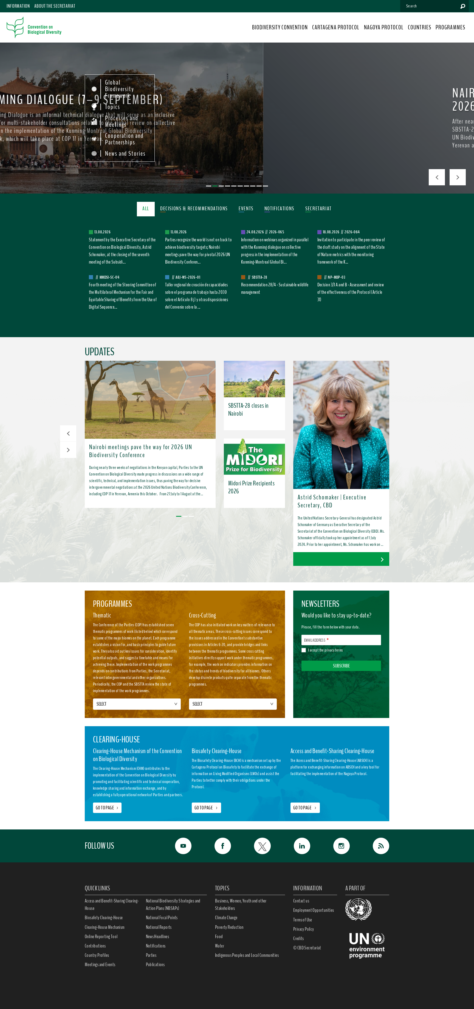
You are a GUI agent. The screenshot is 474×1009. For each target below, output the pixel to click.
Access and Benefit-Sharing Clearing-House (112, 905)
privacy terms (334, 650)
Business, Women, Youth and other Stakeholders (241, 905)
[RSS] (375, 846)
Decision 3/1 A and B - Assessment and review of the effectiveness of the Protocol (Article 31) (350, 292)
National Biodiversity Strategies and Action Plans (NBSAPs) (173, 905)
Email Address (314, 640)
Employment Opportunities (313, 910)
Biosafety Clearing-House (104, 917)
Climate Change (226, 917)
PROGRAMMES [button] (450, 27)
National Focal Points (162, 917)
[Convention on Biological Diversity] (34, 27)
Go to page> (107, 807)
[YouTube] (177, 846)
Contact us (301, 901)
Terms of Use (302, 919)
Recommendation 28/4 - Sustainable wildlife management (275, 288)
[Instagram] (335, 846)
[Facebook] (216, 846)
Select (101, 704)
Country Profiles (97, 955)
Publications (155, 964)
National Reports (159, 927)
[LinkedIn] (296, 846)
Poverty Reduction (229, 927)
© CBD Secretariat (307, 947)
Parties (151, 955)
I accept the (325, 650)
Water (219, 946)
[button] (68, 433)
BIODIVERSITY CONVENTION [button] (279, 27)
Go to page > (206, 807)
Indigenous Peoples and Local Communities (247, 955)
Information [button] (18, 6)
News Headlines (157, 936)
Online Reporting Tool (101, 936)
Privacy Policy (303, 929)
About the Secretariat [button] (54, 6)
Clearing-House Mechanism (105, 927)
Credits (298, 938)
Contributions (95, 946)
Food (219, 936)
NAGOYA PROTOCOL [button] (384, 27)
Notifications (156, 946)
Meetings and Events (100, 964)
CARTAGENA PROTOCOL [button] (336, 27)
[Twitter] (256, 846)
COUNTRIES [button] (419, 27)
